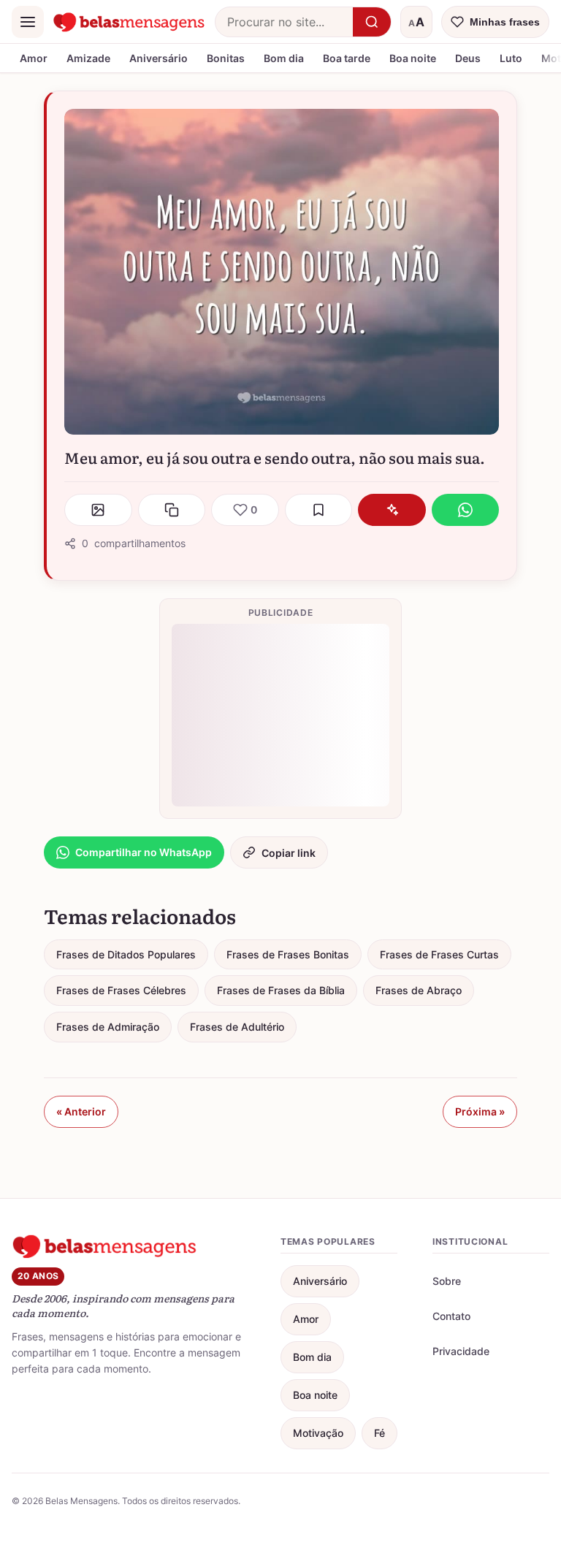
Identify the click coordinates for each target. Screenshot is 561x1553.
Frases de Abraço (418, 990)
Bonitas (226, 58)
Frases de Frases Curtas (439, 954)
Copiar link (289, 853)
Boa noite (412, 58)
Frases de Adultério (237, 1026)
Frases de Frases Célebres (121, 990)
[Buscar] (372, 22)
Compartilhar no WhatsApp (143, 852)
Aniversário (158, 58)
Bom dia (284, 58)
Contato (451, 1316)
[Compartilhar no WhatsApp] (466, 510)
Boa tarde (346, 58)
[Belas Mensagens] (129, 22)
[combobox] (284, 22)
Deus (468, 58)
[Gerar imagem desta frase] (98, 510)
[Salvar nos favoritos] (319, 510)
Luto (511, 58)
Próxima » (480, 1111)
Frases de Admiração (107, 1026)
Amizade (88, 58)
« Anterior (81, 1111)
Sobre (446, 1281)
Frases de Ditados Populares (126, 954)
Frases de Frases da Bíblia (281, 990)
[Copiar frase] (172, 510)
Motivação (318, 1433)
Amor (33, 58)
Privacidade (460, 1351)
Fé (379, 1433)
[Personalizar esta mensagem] (392, 510)
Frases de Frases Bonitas (287, 954)
